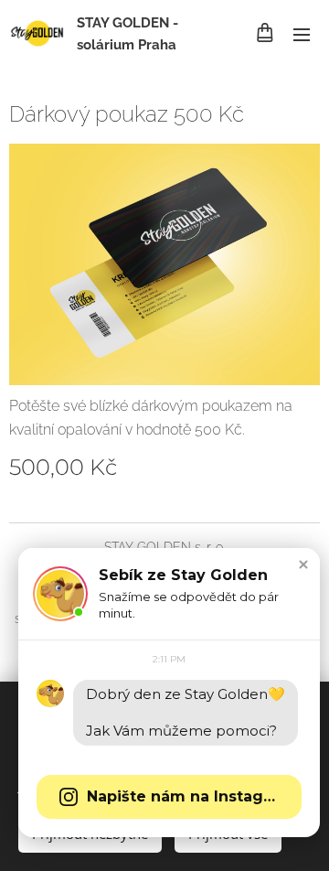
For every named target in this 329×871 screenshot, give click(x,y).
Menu (301, 34)
